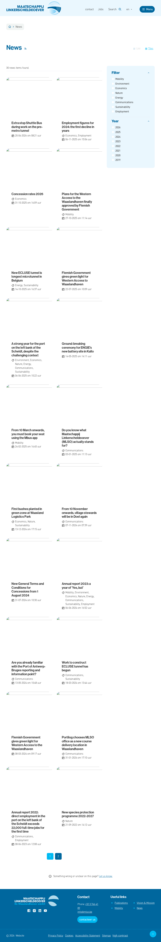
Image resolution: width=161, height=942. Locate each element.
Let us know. (105, 876)
